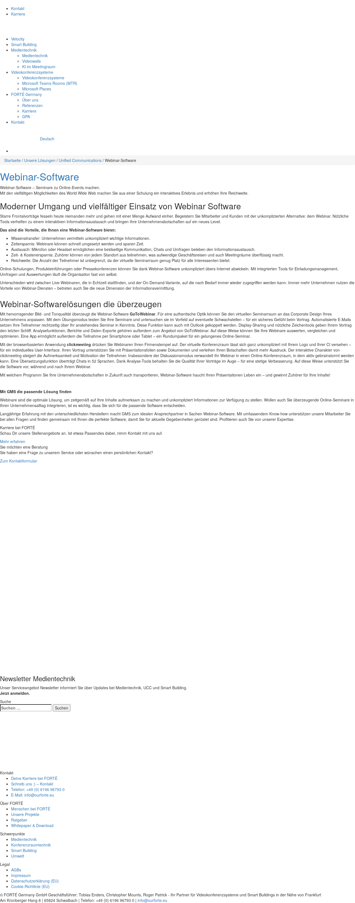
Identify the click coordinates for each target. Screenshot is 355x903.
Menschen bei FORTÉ (30, 809)
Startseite (12, 160)
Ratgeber (19, 820)
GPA (26, 116)
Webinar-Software (39, 176)
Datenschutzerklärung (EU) (35, 881)
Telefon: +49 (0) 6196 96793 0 (38, 789)
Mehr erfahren (12, 441)
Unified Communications (80, 160)
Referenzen (32, 105)
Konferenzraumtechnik (31, 845)
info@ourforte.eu (152, 900)
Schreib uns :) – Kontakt (32, 784)
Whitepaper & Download (32, 825)
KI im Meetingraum (38, 66)
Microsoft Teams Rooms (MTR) (49, 83)
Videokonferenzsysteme (32, 72)
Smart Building (24, 44)
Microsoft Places (36, 88)
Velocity (17, 39)
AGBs (16, 870)
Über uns (30, 100)
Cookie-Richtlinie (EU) (30, 886)
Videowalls (31, 61)
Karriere (18, 14)
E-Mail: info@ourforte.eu (32, 795)
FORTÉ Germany (26, 94)
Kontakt (17, 8)
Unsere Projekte (25, 814)
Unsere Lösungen (39, 160)
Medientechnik (24, 50)
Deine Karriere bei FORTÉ (34, 778)
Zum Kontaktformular (18, 461)
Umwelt (17, 856)
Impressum (21, 875)
